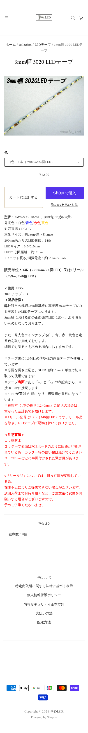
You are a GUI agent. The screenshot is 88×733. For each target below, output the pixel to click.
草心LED (44, 523)
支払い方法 (44, 613)
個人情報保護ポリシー (44, 595)
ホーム (11, 45)
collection (25, 45)
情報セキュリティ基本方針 (44, 604)
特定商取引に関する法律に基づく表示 (44, 586)
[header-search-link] (73, 18)
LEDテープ (43, 45)
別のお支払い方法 (64, 205)
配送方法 (44, 622)
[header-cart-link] (81, 18)
